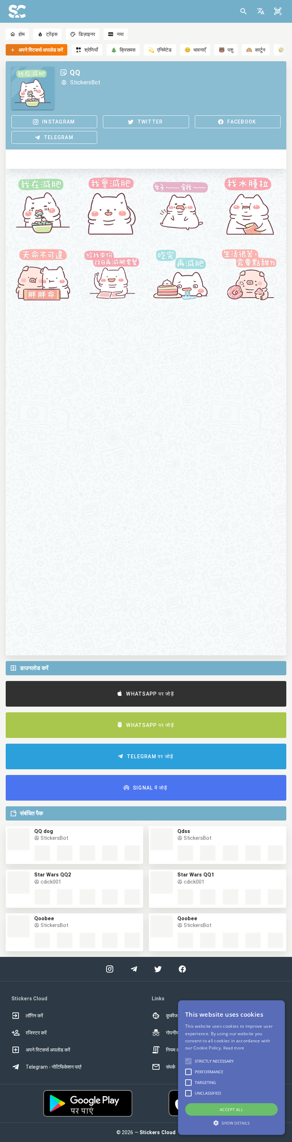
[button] (260, 11)
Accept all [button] (231, 1109)
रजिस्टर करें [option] (36, 1033)
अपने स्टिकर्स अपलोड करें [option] (48, 1050)
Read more (233, 1048)
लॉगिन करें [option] (34, 1015)
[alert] (231, 1067)
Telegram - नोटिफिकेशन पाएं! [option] (54, 1067)
